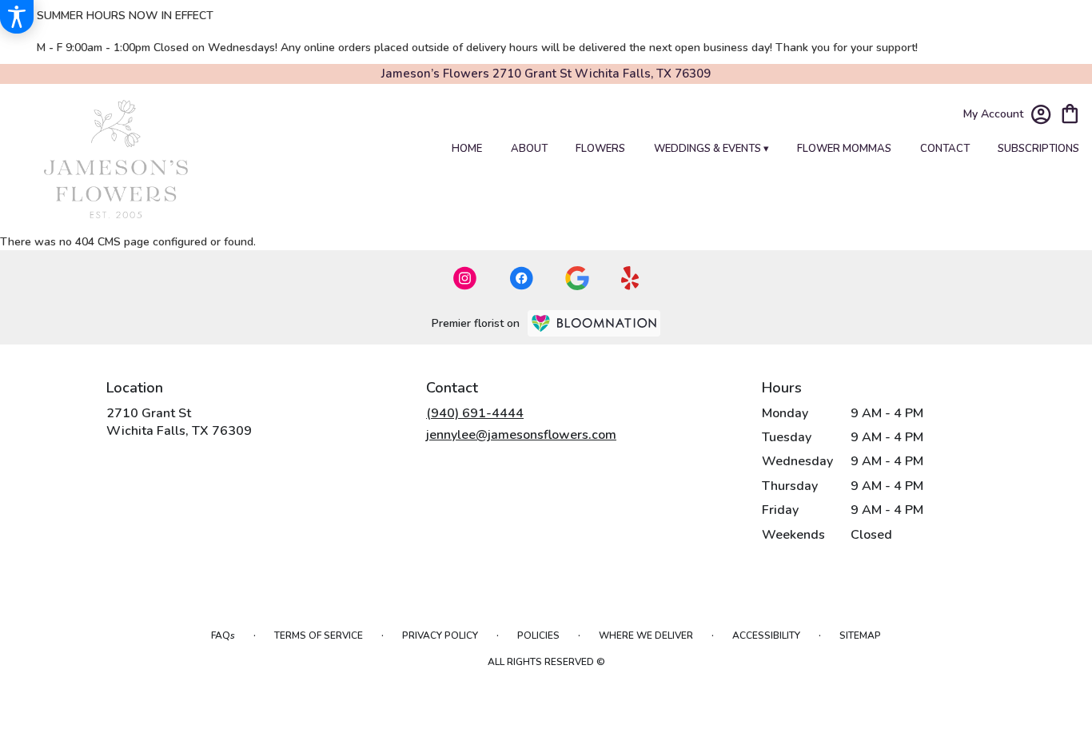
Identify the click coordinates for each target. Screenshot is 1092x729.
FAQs (223, 635)
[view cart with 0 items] (1070, 112)
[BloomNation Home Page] (594, 323)
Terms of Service (318, 635)
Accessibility (766, 635)
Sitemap (860, 635)
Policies (538, 635)
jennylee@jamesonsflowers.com (521, 435)
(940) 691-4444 (475, 413)
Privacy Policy (440, 635)
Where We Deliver (646, 635)
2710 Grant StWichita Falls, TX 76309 (179, 422)
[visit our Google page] (577, 278)
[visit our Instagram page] (465, 278)
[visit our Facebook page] (521, 278)
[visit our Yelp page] (630, 278)
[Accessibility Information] (17, 17)
